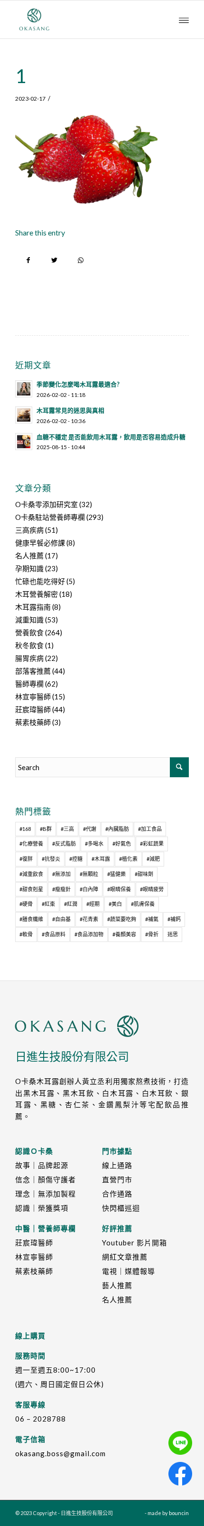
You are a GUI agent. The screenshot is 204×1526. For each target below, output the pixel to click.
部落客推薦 (33, 671)
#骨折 (151, 934)
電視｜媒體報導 (128, 1271)
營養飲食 (29, 632)
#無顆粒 (89, 874)
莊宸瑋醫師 (33, 709)
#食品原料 (53, 934)
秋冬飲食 (29, 645)
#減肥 (153, 859)
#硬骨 (26, 904)
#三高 (67, 829)
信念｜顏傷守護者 (45, 1179)
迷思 (172, 934)
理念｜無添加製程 (45, 1193)
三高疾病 (29, 530)
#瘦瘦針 (61, 889)
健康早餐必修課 (40, 542)
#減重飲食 (31, 874)
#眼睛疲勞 (152, 889)
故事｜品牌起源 (41, 1165)
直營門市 (117, 1179)
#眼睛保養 (119, 889)
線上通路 (117, 1165)
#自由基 (61, 919)
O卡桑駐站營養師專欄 (50, 517)
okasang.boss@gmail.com (60, 1453)
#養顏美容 (124, 934)
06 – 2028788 (40, 1418)
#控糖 (76, 859)
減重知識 (29, 619)
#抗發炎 (51, 859)
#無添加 (61, 874)
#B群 (46, 829)
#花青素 (89, 919)
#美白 (115, 904)
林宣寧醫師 (33, 696)
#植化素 (128, 859)
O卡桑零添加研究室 (46, 504)
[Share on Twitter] (54, 260)
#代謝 (89, 829)
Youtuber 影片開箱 (134, 1242)
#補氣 (151, 919)
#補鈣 (174, 919)
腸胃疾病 (29, 658)
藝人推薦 (117, 1285)
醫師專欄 (29, 683)
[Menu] (184, 19)
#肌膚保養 (143, 904)
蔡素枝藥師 (33, 722)
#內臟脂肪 (117, 829)
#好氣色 (121, 843)
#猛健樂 (116, 874)
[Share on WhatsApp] (80, 260)
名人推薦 (29, 555)
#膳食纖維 (31, 919)
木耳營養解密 (36, 594)
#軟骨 (26, 934)
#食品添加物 (88, 934)
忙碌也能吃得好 (40, 581)
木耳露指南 (33, 607)
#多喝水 (94, 843)
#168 (25, 829)
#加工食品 (150, 829)
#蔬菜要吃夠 (121, 919)
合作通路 (117, 1193)
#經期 (93, 904)
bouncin (179, 1513)
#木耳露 (101, 859)
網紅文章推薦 (125, 1257)
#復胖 (26, 859)
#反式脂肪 (64, 843)
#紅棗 (48, 904)
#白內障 (89, 889)
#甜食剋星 (31, 889)
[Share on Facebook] (28, 260)
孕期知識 (29, 568)
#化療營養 (31, 843)
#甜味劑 (144, 874)
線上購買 (30, 1335)
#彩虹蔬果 (152, 843)
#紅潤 (70, 904)
